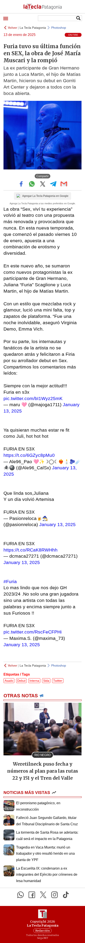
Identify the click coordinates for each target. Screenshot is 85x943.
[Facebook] (32, 894)
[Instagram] (54, 894)
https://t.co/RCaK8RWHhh (30, 549)
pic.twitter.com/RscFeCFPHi (32, 631)
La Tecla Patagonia (33, 27)
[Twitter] (43, 894)
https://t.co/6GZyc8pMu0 (29, 455)
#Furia (10, 581)
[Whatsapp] (20, 894)
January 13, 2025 (57, 524)
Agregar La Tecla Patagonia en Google (45, 195)
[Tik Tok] (66, 894)
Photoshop (58, 27)
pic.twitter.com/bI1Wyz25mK (33, 398)
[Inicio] (42, 6)
